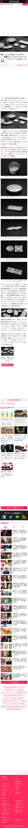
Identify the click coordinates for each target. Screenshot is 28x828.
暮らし (3, 792)
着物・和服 (18, 783)
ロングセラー (6, 692)
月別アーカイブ (18, 809)
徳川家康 (6, 701)
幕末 (6, 695)
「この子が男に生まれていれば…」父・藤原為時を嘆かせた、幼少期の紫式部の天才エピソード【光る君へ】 (7, 439)
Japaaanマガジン (19, 800)
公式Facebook (4, 517)
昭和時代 (17, 706)
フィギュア (7, 703)
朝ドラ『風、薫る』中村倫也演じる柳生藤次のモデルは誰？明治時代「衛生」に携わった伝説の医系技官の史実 (19, 554)
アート (3, 781)
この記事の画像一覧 (14, 400)
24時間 (5, 526)
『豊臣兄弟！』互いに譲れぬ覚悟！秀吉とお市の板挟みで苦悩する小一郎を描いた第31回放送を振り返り (19, 637)
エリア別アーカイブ (6, 809)
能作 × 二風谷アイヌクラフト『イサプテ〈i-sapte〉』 (7, 359)
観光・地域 (4, 790)
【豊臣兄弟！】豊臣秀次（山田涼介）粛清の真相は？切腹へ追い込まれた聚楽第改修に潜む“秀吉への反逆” (19, 607)
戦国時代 (14, 687)
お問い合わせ (18, 805)
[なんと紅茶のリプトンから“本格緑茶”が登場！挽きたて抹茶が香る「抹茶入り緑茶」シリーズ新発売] (6, 646)
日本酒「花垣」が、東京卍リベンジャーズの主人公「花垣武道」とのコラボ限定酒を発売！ (20, 438)
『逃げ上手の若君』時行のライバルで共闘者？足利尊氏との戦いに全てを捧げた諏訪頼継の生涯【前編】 (19, 547)
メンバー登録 (25, 4)
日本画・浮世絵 (19, 781)
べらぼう (8, 698)
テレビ (22, 695)
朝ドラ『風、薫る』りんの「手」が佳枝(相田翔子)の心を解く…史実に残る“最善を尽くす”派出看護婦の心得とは (19, 675)
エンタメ (17, 790)
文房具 (23, 701)
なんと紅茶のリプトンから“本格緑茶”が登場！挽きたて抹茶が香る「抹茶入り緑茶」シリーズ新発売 (19, 645)
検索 (26, 1)
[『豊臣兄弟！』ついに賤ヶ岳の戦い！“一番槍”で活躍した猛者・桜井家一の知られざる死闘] (6, 661)
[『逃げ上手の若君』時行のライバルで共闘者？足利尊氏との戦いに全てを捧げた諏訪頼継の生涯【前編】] (6, 548)
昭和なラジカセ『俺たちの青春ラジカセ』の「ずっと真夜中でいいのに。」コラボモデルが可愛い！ (19, 592)
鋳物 (9, 403)
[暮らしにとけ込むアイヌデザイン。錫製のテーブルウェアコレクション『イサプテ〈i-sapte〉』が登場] (14, 44)
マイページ (4, 807)
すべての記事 (5, 779)
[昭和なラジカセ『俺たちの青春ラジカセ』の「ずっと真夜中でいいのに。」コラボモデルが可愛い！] (6, 593)
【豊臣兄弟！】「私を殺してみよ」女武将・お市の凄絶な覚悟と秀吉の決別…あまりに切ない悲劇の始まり (19, 615)
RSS (24, 517)
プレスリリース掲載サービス (14, 508)
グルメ (3, 788)
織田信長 (15, 698)
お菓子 (24, 692)
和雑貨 (17, 786)
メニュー (1, 1)
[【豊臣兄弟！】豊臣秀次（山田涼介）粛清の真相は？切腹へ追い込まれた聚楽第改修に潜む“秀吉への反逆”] (6, 608)
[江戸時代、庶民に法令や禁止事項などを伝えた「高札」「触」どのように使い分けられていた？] (20, 414)
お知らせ (4, 803)
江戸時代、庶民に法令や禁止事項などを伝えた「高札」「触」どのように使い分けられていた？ (20, 421)
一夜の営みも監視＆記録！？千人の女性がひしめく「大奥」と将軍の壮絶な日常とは (19, 667)
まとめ (17, 779)
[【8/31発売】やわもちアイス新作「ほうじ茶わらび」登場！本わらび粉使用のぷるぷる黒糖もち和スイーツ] (6, 631)
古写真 (3, 795)
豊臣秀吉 (22, 703)
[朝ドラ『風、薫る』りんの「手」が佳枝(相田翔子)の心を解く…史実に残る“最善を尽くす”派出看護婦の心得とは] (6, 676)
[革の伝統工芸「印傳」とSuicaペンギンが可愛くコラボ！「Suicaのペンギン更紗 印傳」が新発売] (20, 448)
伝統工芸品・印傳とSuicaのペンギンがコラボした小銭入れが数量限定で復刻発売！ (7, 474)
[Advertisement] (14, 21)
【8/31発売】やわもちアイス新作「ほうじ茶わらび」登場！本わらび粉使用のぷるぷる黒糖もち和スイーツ (19, 630)
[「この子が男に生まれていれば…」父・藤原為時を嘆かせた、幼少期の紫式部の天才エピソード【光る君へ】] (7, 430)
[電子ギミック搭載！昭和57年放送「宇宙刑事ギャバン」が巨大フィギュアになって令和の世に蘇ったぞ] (7, 448)
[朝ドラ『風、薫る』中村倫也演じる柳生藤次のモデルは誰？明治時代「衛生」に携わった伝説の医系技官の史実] (6, 555)
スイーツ (14, 692)
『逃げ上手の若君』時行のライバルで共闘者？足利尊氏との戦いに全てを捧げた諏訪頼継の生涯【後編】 (19, 622)
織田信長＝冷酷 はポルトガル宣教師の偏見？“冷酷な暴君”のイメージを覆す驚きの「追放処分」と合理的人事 (19, 652)
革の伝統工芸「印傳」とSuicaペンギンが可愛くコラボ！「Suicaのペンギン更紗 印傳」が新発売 (20, 456)
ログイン (20, 4)
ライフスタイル (4, 65)
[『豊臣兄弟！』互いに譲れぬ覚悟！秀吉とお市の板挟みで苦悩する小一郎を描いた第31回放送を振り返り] (6, 638)
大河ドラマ (21, 687)
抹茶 (12, 701)
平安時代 (8, 690)
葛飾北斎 (10, 709)
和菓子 (17, 788)
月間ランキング (5, 814)
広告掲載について (6, 805)
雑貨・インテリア (6, 786)
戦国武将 (21, 690)
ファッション (5, 783)
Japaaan (14, 1)
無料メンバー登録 (19, 807)
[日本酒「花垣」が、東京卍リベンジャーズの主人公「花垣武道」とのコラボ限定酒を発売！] (20, 430)
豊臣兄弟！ (15, 703)
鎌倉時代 (11, 706)
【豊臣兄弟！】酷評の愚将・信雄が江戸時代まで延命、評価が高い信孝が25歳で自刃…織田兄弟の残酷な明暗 (19, 585)
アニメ (14, 690)
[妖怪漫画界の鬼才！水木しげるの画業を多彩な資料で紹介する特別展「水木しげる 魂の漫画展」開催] (6, 601)
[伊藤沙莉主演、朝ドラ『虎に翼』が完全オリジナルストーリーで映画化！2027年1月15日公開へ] (6, 571)
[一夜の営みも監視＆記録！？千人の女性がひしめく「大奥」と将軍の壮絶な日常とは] (6, 669)
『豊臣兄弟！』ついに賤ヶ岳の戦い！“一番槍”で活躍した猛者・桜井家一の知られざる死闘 (19, 660)
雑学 (20, 692)
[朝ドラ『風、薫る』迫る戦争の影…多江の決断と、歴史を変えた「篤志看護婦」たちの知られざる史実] (6, 563)
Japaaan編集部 (19, 65)
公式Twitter (10, 517)
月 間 (22, 526)
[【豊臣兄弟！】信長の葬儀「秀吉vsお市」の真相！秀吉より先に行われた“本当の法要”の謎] (6, 578)
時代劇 (16, 695)
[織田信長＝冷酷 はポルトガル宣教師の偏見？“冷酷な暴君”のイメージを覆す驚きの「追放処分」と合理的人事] (6, 654)
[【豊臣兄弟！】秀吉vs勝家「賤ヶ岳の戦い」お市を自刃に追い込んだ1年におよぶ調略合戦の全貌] (6, 533)
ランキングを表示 (13, 682)
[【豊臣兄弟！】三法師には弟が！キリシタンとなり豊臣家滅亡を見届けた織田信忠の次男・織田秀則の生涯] (6, 540)
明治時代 (21, 698)
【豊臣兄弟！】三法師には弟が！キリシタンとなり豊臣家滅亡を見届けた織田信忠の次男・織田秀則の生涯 (19, 539)
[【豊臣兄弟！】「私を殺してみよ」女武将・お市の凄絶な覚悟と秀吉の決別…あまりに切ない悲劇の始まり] (6, 616)
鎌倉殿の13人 (18, 709)
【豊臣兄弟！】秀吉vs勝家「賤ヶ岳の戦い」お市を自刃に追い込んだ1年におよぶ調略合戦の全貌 (19, 532)
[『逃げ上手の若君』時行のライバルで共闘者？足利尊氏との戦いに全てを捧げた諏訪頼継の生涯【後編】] (6, 623)
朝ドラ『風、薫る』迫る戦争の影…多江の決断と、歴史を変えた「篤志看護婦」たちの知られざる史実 (19, 562)
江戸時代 (7, 687)
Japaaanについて (19, 803)
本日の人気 (4, 811)
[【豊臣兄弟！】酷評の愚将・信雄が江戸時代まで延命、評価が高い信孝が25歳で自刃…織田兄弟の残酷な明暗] (6, 586)
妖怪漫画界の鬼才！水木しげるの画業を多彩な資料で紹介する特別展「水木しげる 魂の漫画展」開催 (19, 600)
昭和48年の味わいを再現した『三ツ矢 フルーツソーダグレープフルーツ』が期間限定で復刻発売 (7, 421)
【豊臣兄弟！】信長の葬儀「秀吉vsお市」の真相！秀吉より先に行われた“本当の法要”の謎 (19, 577)
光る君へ (24, 706)
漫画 (11, 695)
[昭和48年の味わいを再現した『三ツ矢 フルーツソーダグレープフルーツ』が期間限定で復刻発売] (7, 414)
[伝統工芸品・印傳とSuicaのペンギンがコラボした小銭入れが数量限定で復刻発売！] (7, 467)
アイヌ (4, 403)
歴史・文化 (18, 792)
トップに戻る (24, 773)
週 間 (14, 526)
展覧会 (4, 706)
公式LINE (17, 517)
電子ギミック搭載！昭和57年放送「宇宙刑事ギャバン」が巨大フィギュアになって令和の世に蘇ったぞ (7, 457)
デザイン (17, 701)
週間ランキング (19, 811)
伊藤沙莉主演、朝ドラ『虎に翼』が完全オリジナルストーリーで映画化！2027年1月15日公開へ (19, 569)
